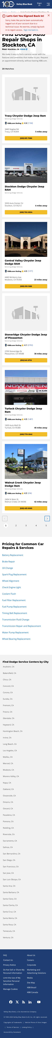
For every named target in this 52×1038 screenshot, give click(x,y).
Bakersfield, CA (9, 673)
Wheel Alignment (10, 580)
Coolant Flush (9, 593)
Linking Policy (27, 1027)
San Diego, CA (9, 860)
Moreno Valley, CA (11, 776)
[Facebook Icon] (11, 1002)
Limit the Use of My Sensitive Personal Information (11, 980)
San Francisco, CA (11, 866)
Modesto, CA (8, 770)
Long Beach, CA (10, 744)
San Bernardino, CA (11, 853)
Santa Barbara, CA (11, 892)
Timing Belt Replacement (14, 613)
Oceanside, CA (9, 795)
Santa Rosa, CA (9, 924)
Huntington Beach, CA (12, 731)
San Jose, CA (8, 873)
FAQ (5, 955)
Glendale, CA (8, 718)
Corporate (31, 965)
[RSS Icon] (23, 1002)
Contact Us (8, 960)
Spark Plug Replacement (14, 574)
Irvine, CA (7, 737)
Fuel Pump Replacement (14, 606)
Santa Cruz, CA (9, 911)
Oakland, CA (8, 789)
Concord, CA (8, 686)
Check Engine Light (11, 587)
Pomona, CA (8, 821)
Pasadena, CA (9, 815)
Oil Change (7, 567)
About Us (31, 955)
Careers (30, 960)
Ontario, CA (8, 802)
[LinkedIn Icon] (30, 1002)
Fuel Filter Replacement (14, 600)
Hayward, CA (8, 724)
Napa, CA (7, 782)
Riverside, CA (9, 834)
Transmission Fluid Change (15, 619)
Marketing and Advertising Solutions (36, 971)
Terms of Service (13, 1027)
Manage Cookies (10, 989)
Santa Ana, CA (9, 886)
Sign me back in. (31, 30)
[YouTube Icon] (38, 1002)
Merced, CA (8, 763)
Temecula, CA (9, 931)
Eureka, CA (7, 699)
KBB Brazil (31, 987)
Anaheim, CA (8, 666)
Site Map (31, 982)
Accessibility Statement (12, 1032)
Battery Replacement (12, 555)
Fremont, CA (8, 705)
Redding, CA (8, 828)
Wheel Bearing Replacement (16, 638)
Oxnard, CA (8, 808)
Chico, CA (7, 679)
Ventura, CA (8, 937)
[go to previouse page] (47, 518)
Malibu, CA (8, 757)
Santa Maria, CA (10, 918)
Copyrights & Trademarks (13, 1022)
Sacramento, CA (10, 840)
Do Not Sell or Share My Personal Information (13, 971)
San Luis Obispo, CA (12, 879)
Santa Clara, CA (10, 898)
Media (30, 977)
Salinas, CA (8, 847)
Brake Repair (8, 561)
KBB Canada (32, 992)
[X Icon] (17, 1002)
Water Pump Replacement (15, 632)
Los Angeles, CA (10, 750)
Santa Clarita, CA (10, 905)
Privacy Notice (9, 965)
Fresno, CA (7, 711)
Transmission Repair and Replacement (21, 626)
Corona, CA (8, 692)
